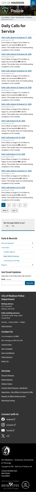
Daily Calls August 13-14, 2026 (13, 187)
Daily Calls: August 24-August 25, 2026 (16, 71)
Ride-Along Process (8, 400)
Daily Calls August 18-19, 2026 (13, 137)
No (13, 226)
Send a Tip (5, 361)
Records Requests (7, 243)
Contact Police (6, 345)
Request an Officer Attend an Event (13, 396)
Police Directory (6, 357)
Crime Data (29, 17)
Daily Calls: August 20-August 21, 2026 (16, 104)
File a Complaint (6, 349)
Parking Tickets (6, 384)
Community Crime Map (11, 260)
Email (6, 279)
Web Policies (5, 473)
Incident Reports (9, 252)
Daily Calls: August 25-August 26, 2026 (16, 54)
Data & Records (20, 17)
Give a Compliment (7, 353)
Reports (4, 265)
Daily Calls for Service (11, 256)
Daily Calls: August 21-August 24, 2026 (16, 87)
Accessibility (5, 476)
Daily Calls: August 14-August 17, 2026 (16, 171)
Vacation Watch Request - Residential (14, 388)
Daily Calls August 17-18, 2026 (13, 154)
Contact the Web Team (9, 471)
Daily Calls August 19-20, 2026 (13, 121)
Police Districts (6, 326)
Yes (7, 226)
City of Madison (5, 17)
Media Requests (7, 380)
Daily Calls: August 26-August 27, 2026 (16, 37)
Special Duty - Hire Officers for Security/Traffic (17, 392)
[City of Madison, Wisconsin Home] (6, 451)
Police (17, 10)
